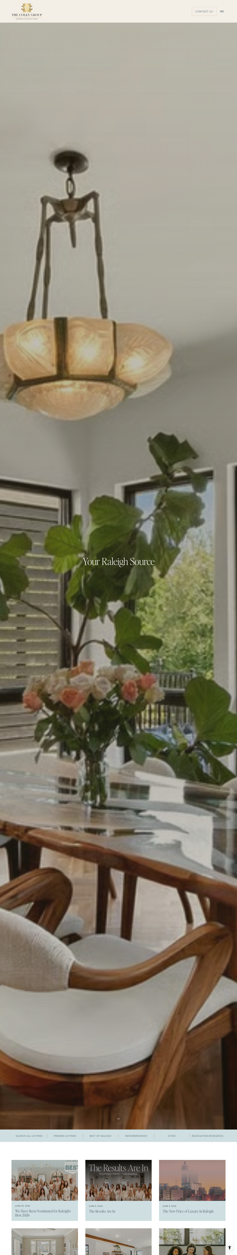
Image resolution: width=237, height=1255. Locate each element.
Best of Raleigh (100, 1135)
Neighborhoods (136, 1135)
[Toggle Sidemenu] (222, 11)
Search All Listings (29, 1135)
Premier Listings (65, 1135)
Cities (172, 1135)
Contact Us (204, 11)
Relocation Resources (207, 1135)
